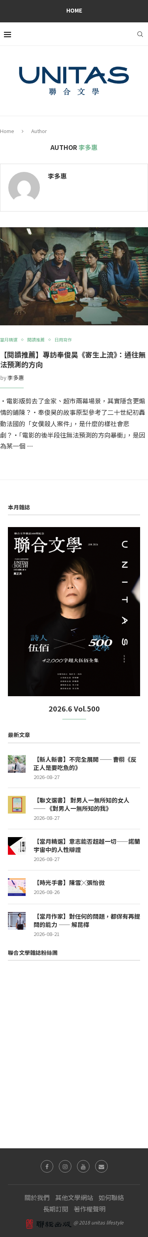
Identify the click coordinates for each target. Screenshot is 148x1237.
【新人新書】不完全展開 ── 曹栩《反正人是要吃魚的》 (85, 763)
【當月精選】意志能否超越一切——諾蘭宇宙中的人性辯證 (87, 845)
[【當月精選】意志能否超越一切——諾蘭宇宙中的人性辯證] (17, 846)
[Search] (140, 34)
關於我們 (37, 1197)
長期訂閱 (55, 1208)
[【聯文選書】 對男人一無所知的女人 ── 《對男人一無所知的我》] (17, 805)
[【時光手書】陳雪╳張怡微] (17, 887)
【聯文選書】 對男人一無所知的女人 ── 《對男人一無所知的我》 (81, 804)
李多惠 (57, 176)
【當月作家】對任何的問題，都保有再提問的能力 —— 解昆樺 (87, 920)
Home (74, 10)
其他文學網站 (74, 1197)
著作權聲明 (89, 1208)
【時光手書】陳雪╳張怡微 (69, 882)
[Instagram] (65, 1166)
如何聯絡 (111, 1197)
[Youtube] (83, 1166)
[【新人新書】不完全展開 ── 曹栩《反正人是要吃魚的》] (17, 764)
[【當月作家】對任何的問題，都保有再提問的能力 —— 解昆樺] (17, 921)
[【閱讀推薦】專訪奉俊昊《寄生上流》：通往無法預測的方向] (74, 276)
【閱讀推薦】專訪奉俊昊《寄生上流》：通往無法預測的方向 (73, 359)
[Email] (101, 1166)
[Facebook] (47, 1166)
